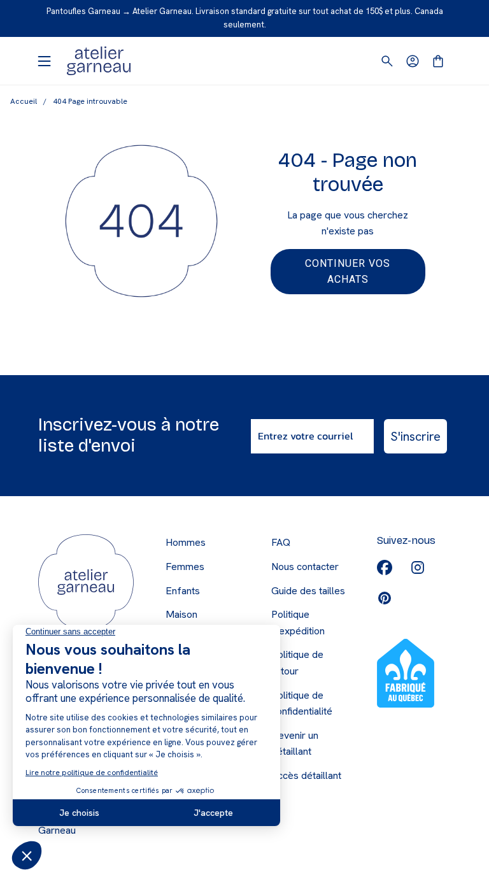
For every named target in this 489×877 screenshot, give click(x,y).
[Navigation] (44, 61)
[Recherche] (387, 61)
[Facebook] (384, 567)
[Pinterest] (384, 598)
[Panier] (438, 61)
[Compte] (412, 61)
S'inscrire (415, 436)
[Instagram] (417, 567)
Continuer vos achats (347, 271)
